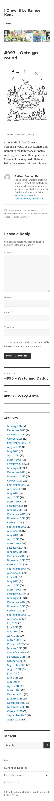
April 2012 (13, 635)
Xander (24, 217)
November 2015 (16, 476)
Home (8, 760)
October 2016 (14, 438)
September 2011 (16, 665)
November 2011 (16, 656)
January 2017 (14, 426)
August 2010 (14, 719)
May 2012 (12, 631)
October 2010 (15, 711)
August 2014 (14, 530)
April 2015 (13, 497)
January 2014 (14, 551)
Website (9, 327)
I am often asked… (15, 775)
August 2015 (14, 488)
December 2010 (16, 702)
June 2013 (12, 577)
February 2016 (15, 463)
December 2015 (16, 472)
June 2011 (12, 677)
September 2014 (16, 526)
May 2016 (12, 451)
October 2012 (14, 610)
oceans (7, 217)
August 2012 (14, 618)
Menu (9, 23)
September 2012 (16, 614)
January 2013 (14, 597)
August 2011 (14, 669)
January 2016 (14, 468)
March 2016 (14, 459)
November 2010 (16, 706)
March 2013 (14, 589)
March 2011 (14, 690)
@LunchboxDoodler (24, 195)
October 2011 (14, 660)
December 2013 (16, 556)
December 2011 (16, 652)
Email (8, 312)
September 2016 (16, 442)
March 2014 (14, 543)
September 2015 (16, 484)
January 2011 (14, 698)
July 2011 (12, 673)
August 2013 (14, 572)
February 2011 (15, 694)
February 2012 (15, 644)
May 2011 (12, 681)
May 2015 (12, 493)
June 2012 (12, 627)
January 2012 (14, 648)
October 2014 (14, 522)
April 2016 (13, 455)
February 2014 (15, 547)
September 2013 (16, 568)
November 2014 (16, 518)
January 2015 (14, 509)
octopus (16, 217)
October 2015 (14, 480)
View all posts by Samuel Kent (29, 198)
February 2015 (15, 505)
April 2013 (13, 585)
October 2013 (14, 564)
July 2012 (12, 623)
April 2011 (13, 686)
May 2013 (12, 581)
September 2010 (16, 715)
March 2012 (14, 639)
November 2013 (16, 560)
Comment (10, 252)
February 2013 (15, 593)
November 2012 (16, 606)
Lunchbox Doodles (13, 213)
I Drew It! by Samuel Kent (16, 792)
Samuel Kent (15, 210)
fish (27, 213)
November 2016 (16, 434)
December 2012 (16, 602)
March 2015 (14, 501)
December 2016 (16, 430)
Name (8, 297)
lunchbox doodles (38, 213)
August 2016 (14, 447)
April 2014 (13, 539)
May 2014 (12, 535)
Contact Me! (11, 782)
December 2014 (16, 514)
